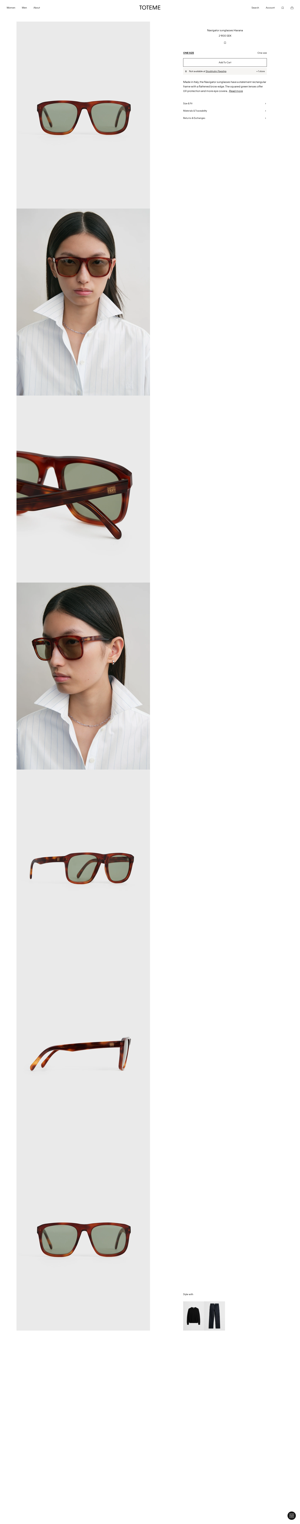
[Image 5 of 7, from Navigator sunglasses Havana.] (83, 863)
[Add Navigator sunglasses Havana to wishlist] (225, 42)
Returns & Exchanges (194, 118)
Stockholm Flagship (216, 71)
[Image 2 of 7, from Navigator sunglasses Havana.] (83, 302)
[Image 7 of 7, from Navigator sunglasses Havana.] (83, 1237)
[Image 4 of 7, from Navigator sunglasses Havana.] (83, 676)
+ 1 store (260, 71)
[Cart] (288, 7)
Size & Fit (187, 103)
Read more (236, 91)
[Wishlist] (279, 7)
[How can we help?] (292, 1515)
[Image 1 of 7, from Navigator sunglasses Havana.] (83, 115)
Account (270, 7)
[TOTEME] (150, 7)
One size (188, 52)
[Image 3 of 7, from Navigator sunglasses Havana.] (83, 489)
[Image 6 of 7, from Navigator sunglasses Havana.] (83, 1050)
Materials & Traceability (195, 110)
